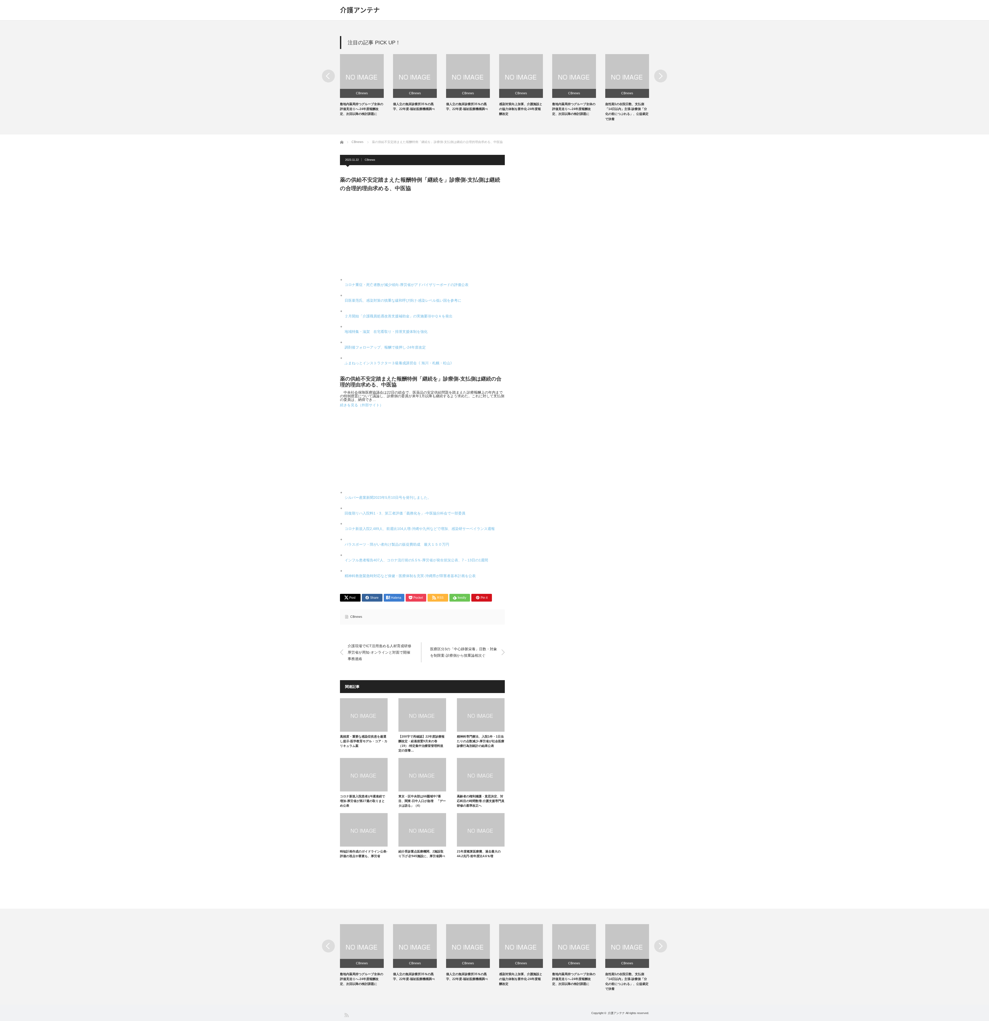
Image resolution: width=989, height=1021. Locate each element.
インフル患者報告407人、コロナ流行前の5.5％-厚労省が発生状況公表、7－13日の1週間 (416, 560)
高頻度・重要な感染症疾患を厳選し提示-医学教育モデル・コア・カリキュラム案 (363, 741)
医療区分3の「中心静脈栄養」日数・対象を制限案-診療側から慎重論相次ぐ (463, 652)
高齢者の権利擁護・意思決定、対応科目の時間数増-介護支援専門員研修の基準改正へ (480, 801)
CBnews (362, 93)
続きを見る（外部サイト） (361, 405)
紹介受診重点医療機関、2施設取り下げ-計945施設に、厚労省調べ (421, 854)
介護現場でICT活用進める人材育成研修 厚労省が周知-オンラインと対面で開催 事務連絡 (381, 652)
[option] (366, 85)
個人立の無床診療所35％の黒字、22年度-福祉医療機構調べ (414, 976)
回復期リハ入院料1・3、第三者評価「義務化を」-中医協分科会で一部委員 (405, 513)
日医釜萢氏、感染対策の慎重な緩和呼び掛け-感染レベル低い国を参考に (403, 300)
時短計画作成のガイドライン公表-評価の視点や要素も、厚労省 (363, 854)
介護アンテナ (360, 9)
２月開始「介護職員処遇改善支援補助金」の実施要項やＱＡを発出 (399, 316)
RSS (346, 1014)
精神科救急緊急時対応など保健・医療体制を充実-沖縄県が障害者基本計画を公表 (410, 576)
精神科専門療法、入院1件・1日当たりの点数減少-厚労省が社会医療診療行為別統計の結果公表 (480, 741)
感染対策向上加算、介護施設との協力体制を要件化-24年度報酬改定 (520, 109)
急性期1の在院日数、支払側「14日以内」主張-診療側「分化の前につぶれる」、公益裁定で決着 (627, 981)
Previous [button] (328, 76)
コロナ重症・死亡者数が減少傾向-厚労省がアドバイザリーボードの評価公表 (406, 285)
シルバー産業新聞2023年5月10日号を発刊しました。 (388, 497)
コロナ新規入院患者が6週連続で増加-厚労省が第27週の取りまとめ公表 (362, 801)
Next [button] (660, 76)
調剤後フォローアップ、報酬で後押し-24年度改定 (385, 347)
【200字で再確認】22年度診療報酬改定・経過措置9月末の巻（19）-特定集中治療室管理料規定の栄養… (421, 743)
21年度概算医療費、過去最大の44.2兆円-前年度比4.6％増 (479, 854)
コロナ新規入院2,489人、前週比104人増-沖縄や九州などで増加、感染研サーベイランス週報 (420, 529)
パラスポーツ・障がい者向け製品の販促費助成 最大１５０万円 (397, 544)
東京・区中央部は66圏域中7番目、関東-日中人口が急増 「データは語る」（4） (422, 801)
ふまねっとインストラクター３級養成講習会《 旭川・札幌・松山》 (399, 363)
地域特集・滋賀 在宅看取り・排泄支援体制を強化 (386, 332)
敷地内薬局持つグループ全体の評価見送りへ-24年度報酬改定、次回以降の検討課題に (361, 109)
